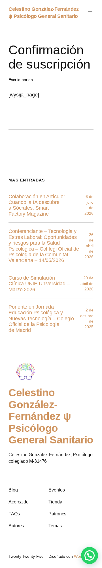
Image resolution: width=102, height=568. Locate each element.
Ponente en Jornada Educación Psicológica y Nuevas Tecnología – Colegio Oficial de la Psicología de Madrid (41, 318)
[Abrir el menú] (90, 12)
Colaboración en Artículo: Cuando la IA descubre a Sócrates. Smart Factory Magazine (36, 205)
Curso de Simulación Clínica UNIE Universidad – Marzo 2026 (38, 283)
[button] (89, 555)
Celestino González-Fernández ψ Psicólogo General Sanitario (51, 416)
